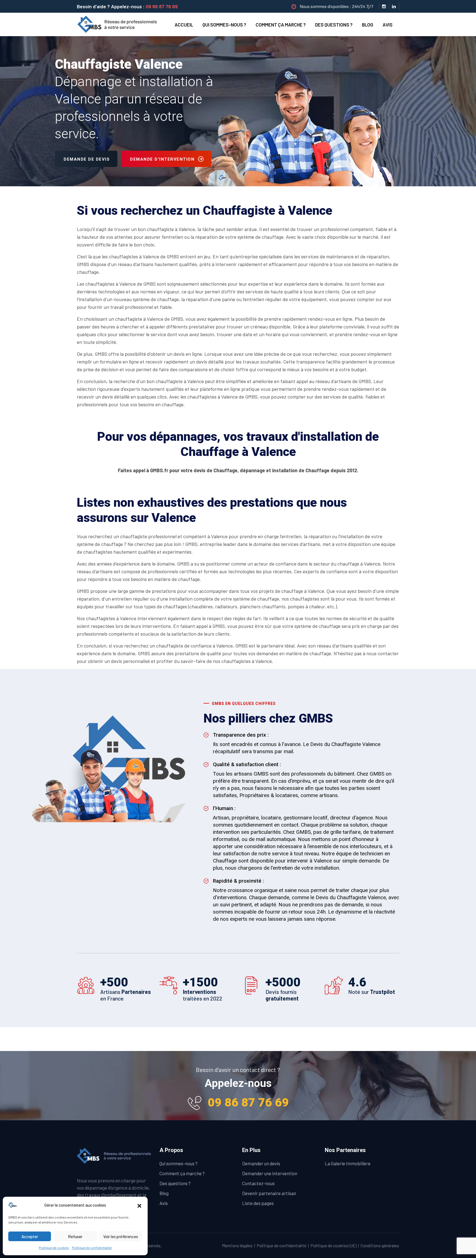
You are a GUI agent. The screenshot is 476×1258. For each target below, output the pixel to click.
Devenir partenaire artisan (269, 1193)
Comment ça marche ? (281, 24)
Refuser (75, 1236)
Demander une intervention (269, 1173)
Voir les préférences (120, 1236)
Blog (367, 24)
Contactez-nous (258, 1183)
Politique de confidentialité (92, 1247)
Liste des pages (258, 1203)
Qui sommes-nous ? (224, 24)
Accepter (29, 1236)
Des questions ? (334, 24)
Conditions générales (380, 1245)
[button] (139, 1205)
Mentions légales (237, 1245)
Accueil (184, 24)
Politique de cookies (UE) (333, 1245)
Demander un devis (261, 1163)
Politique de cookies (54, 1247)
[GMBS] (119, 24)
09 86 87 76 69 (162, 6)
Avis (388, 24)
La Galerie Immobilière (347, 1163)
